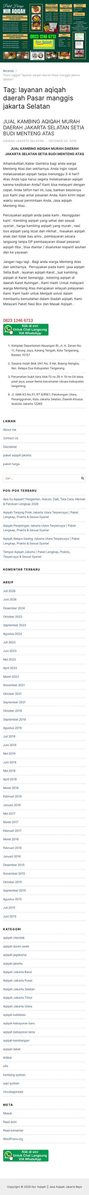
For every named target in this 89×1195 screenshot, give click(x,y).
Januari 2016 (12, 856)
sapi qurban (11, 1083)
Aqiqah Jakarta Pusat (17, 980)
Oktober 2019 (12, 710)
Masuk (7, 1113)
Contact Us (10, 438)
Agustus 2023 (12, 633)
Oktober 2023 (12, 616)
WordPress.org (13, 1139)
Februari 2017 (12, 830)
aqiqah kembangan (16, 1040)
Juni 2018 (9, 762)
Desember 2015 (14, 865)
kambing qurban (14, 1074)
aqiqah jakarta (13, 963)
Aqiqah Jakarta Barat (17, 972)
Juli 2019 (9, 736)
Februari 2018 (12, 796)
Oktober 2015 (12, 882)
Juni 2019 (9, 745)
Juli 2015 (9, 907)
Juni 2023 (10, 651)
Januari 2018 (12, 805)
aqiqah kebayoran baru (19, 1023)
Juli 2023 (9, 642)
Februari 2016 (12, 848)
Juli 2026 (9, 591)
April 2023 (10, 668)
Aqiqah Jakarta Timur (17, 997)
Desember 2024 (14, 608)
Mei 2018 (9, 770)
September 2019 (14, 719)
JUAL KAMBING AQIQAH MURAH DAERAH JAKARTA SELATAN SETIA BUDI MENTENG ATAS (43, 128)
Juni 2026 (10, 599)
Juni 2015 (9, 916)
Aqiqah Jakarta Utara (17, 1006)
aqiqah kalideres (14, 1014)
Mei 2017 (9, 813)
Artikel (7, 1057)
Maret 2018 (11, 788)
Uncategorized (13, 1091)
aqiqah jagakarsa (14, 954)
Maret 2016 (11, 839)
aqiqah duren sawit (16, 946)
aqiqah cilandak (14, 937)
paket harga (11, 464)
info (5, 1066)
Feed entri (10, 1122)
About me (9, 429)
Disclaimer (10, 446)
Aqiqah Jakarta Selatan (23, 141)
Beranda (8, 70)
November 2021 (14, 685)
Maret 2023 (11, 676)
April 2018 (10, 779)
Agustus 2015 (12, 899)
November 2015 (14, 873)
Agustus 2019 (12, 728)
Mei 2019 (9, 753)
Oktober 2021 (12, 693)
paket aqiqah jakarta (17, 455)
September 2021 (14, 702)
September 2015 (14, 890)
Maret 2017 (10, 822)
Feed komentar (13, 1130)
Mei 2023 (9, 659)
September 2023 (14, 625)
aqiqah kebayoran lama (19, 1032)
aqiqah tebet (11, 1049)
